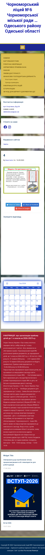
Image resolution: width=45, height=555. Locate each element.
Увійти (5, 144)
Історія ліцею (9, 89)
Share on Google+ (24, 208)
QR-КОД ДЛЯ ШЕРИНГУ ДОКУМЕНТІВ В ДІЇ (19, 92)
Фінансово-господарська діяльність (19, 76)
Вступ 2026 (7, 523)
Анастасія (9, 160)
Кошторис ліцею (11, 79)
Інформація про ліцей (12, 85)
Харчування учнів (11, 61)
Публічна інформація (12, 64)
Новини (6, 58)
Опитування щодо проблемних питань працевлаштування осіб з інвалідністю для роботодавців (19, 462)
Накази (6, 70)
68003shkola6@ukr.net (11, 112)
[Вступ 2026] (22, 496)
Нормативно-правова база (14, 67)
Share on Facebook (31, 205)
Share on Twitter (14, 205)
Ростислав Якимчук (31, 550)
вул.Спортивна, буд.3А (11, 106)
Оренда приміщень (12, 82)
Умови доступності (11, 73)
